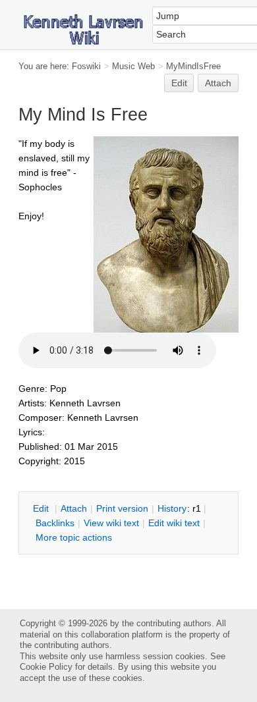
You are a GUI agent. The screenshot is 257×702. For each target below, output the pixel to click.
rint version (122, 508)
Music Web (133, 66)
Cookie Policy (46, 667)
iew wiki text (111, 523)
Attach (218, 83)
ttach (74, 508)
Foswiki (86, 66)
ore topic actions (74, 537)
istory (171, 508)
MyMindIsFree (193, 66)
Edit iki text (174, 523)
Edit (179, 83)
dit (42, 508)
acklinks (55, 523)
